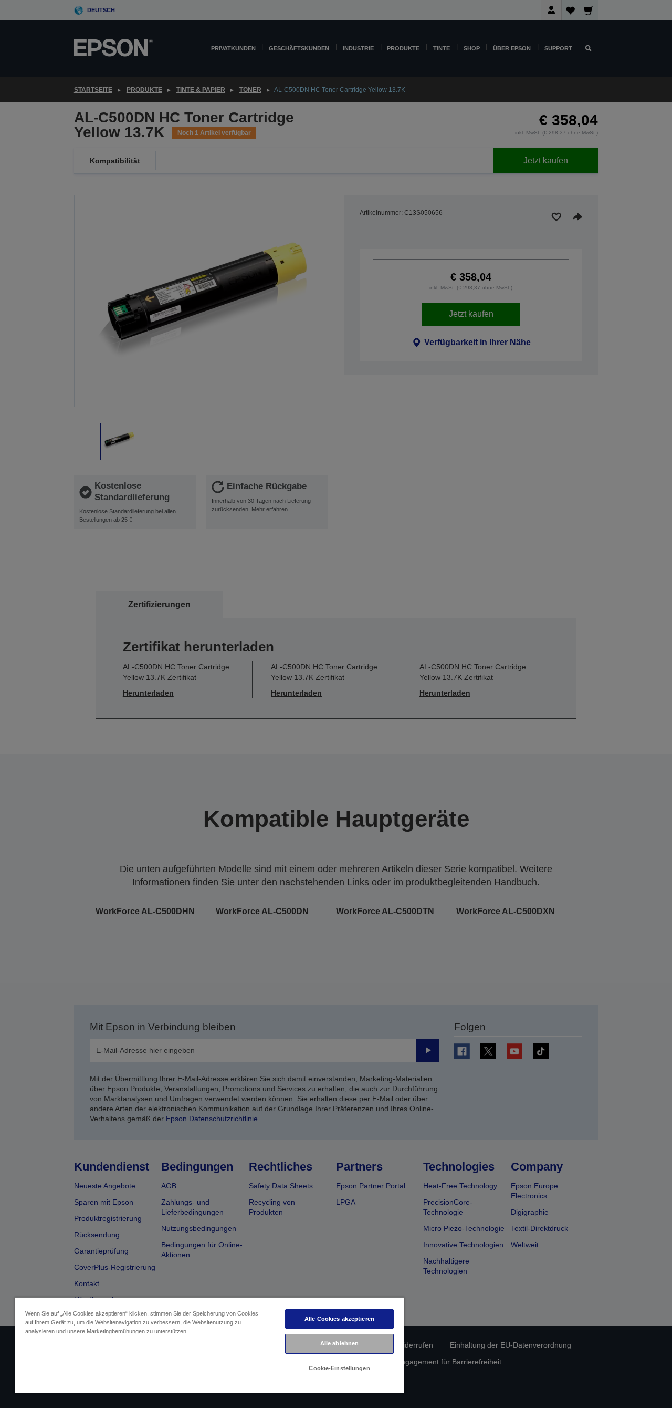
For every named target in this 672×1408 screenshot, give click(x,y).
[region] (209, 1345)
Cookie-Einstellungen (339, 1368)
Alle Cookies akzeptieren (339, 1319)
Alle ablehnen (339, 1343)
